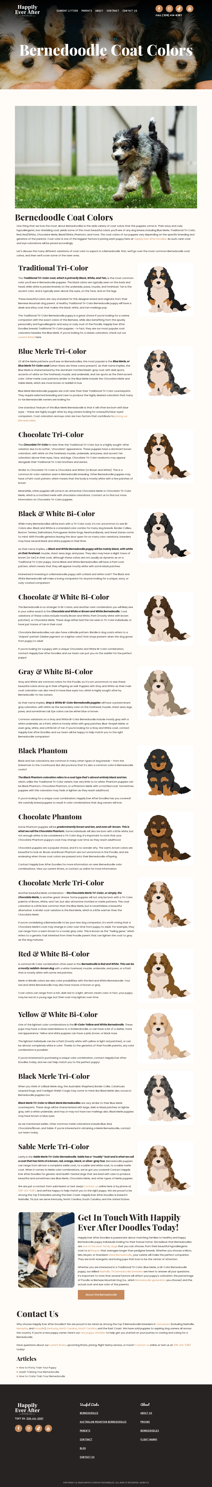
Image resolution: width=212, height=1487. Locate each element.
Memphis (22, 1328)
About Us (146, 1413)
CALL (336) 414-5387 (169, 15)
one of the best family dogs (100, 1246)
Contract (86, 1439)
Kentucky (52, 1328)
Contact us (91, 1186)
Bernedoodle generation (150, 1280)
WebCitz (144, 1482)
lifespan (95, 1250)
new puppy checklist (93, 1332)
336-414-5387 (27, 1190)
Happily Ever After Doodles (150, 239)
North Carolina (68, 1328)
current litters (26, 337)
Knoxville (39, 1328)
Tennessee (163, 1324)
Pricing (145, 1421)
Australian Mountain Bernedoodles (103, 1421)
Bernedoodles (89, 1413)
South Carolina (87, 1328)
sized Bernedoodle (120, 1255)
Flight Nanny (148, 1439)
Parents (85, 1430)
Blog (83, 1448)
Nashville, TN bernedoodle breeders (121, 1271)
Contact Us (87, 1457)
